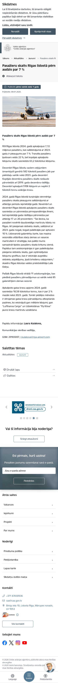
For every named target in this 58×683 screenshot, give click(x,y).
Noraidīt (15, 31)
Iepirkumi (8, 513)
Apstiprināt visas (42, 31)
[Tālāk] (52, 407)
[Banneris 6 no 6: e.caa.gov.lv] (29, 407)
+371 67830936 (14, 595)
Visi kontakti (18, 623)
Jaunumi (22, 355)
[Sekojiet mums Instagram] (18, 643)
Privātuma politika (13, 551)
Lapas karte (10, 568)
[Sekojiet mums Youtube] (24, 643)
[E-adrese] (8, 614)
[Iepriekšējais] (6, 407)
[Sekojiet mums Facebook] (4, 643)
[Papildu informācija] (17, 615)
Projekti (8, 521)
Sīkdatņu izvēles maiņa (15, 576)
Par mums (9, 530)
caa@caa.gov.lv (14, 600)
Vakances (9, 504)
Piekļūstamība (11, 559)
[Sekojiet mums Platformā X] (11, 643)
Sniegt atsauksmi (29, 438)
